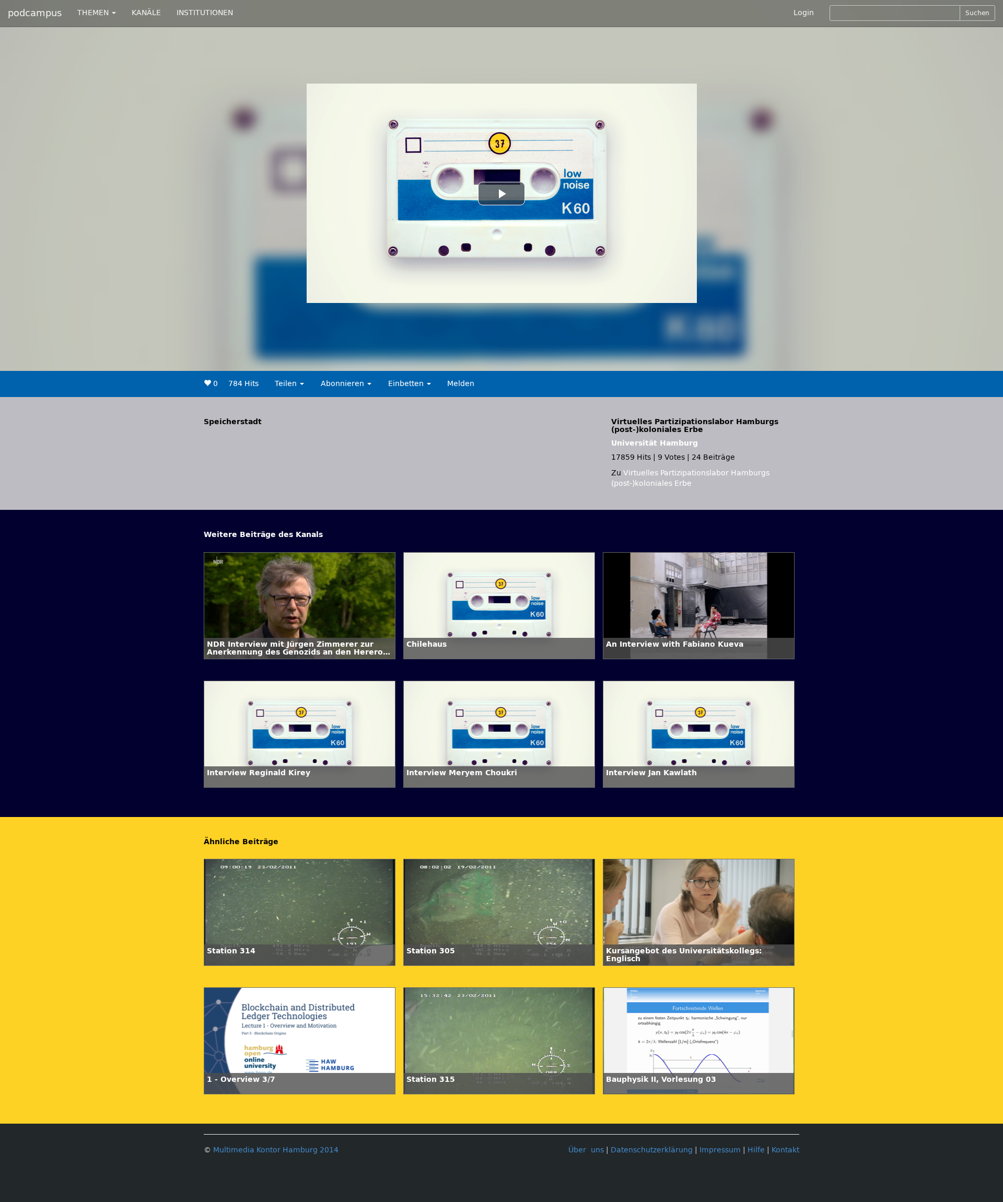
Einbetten (407, 383)
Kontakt (785, 1150)
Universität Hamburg (654, 443)
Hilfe (756, 1150)
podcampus (35, 13)
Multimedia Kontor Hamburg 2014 (276, 1150)
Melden (460, 383)
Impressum (720, 1150)
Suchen (977, 13)
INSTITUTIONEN (205, 12)
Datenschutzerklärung (652, 1150)
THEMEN (94, 12)
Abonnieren (343, 383)
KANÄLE (146, 12)
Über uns (586, 1150)
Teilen (287, 383)
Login (804, 12)
